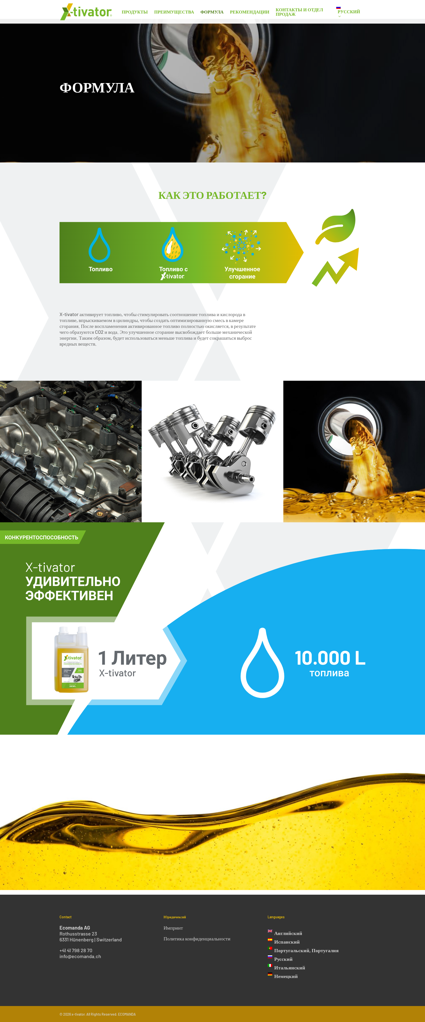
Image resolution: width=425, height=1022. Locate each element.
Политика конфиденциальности (197, 938)
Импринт (173, 928)
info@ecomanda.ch (80, 956)
